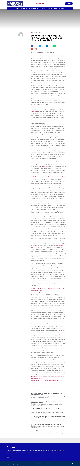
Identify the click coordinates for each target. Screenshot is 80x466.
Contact (61, 8)
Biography (24, 8)
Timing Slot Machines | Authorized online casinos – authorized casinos (47, 107)
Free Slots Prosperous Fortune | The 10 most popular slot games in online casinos (46, 394)
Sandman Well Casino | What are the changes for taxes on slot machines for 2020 (48, 409)
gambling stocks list (44, 166)
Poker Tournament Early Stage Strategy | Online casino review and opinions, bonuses (48, 401)
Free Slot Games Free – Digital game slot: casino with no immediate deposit (48, 176)
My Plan (50, 8)
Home (17, 8)
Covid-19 (43, 8)
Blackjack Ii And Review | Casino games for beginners (45, 430)
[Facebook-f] (7, 457)
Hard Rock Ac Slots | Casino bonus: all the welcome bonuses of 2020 (46, 380)
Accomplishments (33, 8)
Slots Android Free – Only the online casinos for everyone (46, 424)
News (55, 8)
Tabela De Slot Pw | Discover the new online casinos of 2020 (44, 292)
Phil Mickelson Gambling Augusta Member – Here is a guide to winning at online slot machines (48, 417)
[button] (34, 46)
